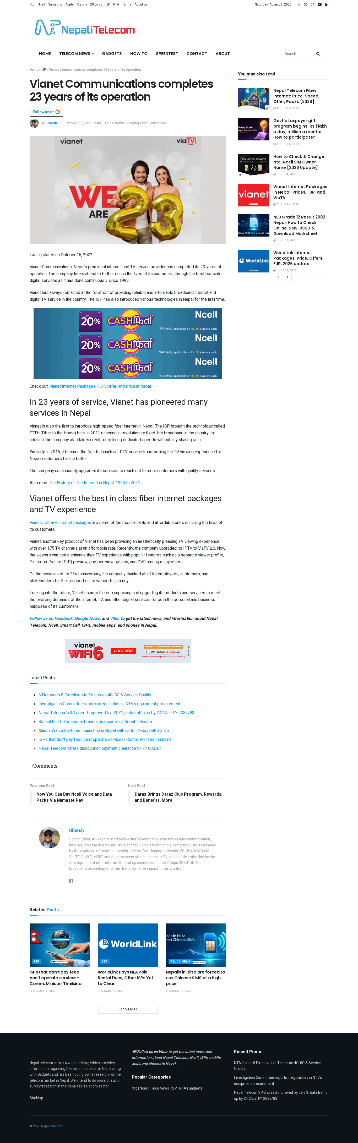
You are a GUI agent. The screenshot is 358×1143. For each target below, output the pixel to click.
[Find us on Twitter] (305, 4)
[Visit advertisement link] (128, 319)
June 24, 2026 (286, 174)
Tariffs (126, 4)
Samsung (55, 4)
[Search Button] (318, 53)
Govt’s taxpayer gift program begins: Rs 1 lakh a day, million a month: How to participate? (300, 129)
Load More (127, 1009)
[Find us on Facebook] (299, 4)
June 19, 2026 (286, 240)
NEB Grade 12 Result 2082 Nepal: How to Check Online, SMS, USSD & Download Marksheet (299, 225)
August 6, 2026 (43, 991)
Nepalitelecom (51, 1126)
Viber (115, 618)
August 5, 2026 (287, 108)
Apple (69, 4)
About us (141, 4)
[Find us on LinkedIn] (326, 4)
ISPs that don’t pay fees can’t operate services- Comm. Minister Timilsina (105, 739)
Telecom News (74, 53)
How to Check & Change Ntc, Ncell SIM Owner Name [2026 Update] (298, 162)
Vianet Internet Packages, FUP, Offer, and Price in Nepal (100, 386)
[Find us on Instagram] (312, 4)
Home (45, 53)
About (223, 53)
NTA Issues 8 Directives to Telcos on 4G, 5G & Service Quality (95, 695)
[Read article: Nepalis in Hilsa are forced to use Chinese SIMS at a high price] (196, 944)
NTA (116, 4)
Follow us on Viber (152, 1051)
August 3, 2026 (179, 991)
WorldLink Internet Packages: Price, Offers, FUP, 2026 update (298, 258)
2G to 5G (96, 4)
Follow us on (44, 112)
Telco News (114, 123)
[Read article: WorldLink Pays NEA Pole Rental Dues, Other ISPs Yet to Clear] (128, 944)
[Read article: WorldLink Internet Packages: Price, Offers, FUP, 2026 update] (253, 261)
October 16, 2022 (78, 123)
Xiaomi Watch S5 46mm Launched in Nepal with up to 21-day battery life (104, 731)
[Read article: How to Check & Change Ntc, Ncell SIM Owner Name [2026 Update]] (253, 165)
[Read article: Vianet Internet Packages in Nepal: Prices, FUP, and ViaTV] (253, 195)
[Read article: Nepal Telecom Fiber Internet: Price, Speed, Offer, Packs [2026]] (253, 99)
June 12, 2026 (286, 270)
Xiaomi (82, 4)
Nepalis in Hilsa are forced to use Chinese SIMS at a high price (195, 978)
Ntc (32, 4)
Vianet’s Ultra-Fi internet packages (60, 522)
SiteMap (36, 1098)
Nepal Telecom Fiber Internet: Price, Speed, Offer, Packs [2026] (296, 96)
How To (139, 53)
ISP (108, 4)
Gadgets (112, 53)
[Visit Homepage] (83, 27)
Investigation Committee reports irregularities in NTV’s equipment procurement (109, 704)
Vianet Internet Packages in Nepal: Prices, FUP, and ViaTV (300, 192)
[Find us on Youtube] (320, 4)
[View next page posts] (288, 277)
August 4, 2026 (111, 991)
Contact (197, 53)
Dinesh (51, 123)
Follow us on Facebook (51, 618)
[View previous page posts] (279, 277)
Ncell (41, 4)
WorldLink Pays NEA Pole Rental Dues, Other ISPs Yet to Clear (125, 978)
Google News (87, 618)
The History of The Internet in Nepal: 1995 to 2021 (94, 483)
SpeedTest (167, 53)
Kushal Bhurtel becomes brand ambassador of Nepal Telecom (95, 722)
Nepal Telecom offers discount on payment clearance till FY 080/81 (100, 748)
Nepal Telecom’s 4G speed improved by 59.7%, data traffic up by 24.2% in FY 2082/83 (116, 713)
